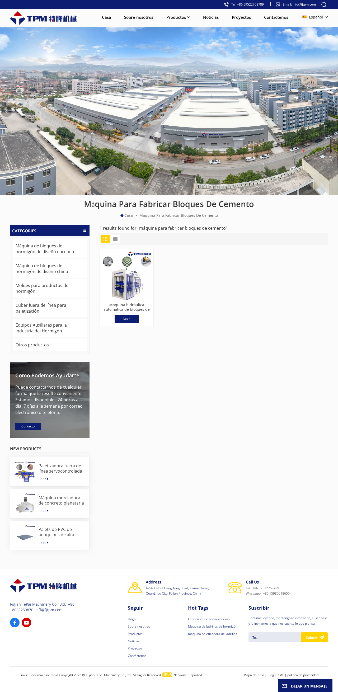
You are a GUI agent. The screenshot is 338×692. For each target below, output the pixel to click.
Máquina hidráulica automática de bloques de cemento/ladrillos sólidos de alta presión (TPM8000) (127, 307)
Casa (106, 17)
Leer (42, 478)
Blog (270, 675)
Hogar (132, 619)
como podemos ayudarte (47, 375)
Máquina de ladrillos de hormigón (212, 626)
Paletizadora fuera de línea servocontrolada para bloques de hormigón (60, 468)
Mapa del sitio (253, 675)
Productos (176, 17)
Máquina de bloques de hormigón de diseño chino (42, 268)
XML (281, 675)
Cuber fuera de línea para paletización (41, 308)
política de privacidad (302, 675)
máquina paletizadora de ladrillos (212, 634)
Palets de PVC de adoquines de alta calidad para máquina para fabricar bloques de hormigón (60, 532)
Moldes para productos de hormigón (42, 288)
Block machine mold (43, 675)
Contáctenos (276, 17)
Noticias (211, 17)
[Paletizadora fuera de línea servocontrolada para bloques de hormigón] (25, 472)
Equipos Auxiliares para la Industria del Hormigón (41, 328)
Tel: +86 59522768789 (247, 4)
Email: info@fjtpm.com (299, 4)
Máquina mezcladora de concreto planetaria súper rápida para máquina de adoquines (61, 500)
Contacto (28, 426)
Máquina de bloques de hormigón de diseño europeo (45, 249)
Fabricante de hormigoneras (209, 619)
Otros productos (32, 345)
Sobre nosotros (138, 17)
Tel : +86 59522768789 (262, 588)
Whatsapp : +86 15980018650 (268, 593)
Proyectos (241, 17)
